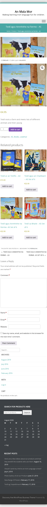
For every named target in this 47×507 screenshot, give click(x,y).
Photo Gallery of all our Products (16, 476)
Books (16, 137)
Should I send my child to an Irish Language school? (22, 469)
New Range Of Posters (12, 480)
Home (8, 31)
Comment (5, 275)
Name (4, 312)
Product (14, 31)
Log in (3, 385)
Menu (23, 21)
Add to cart (15, 129)
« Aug (6, 445)
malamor (22, 60)
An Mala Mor (23, 11)
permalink (33, 248)
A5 (12, 137)
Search (27, 412)
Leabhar (23, 137)
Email (3, 320)
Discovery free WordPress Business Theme (18, 497)
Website (4, 327)
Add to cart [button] (7, 186)
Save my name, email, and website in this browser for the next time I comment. (22, 335)
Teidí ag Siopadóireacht (13, 484)
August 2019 (6, 360)
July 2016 (4, 364)
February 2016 (6, 373)
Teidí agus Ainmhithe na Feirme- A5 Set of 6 (36, 253)
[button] (42, 67)
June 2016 (5, 369)
